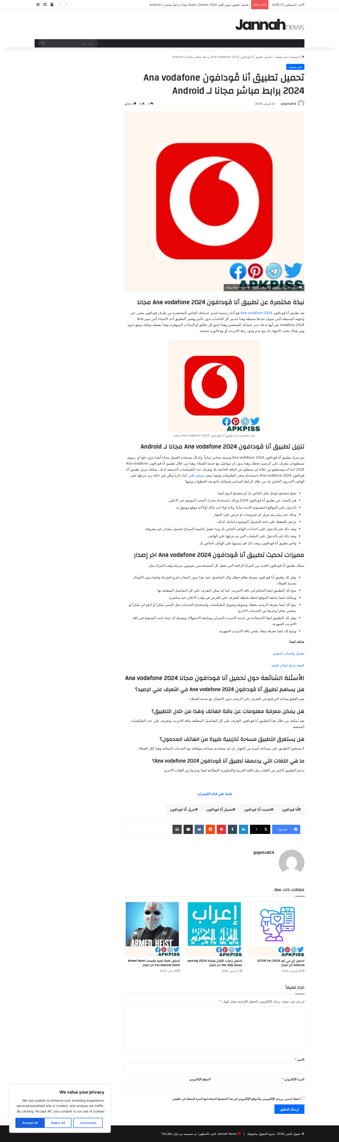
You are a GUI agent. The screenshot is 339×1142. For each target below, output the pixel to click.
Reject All (58, 1123)
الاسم (299, 1059)
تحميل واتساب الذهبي (288, 653)
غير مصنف (281, 57)
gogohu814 (288, 103)
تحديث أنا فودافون (257, 809)
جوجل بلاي (196, 475)
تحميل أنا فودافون (219, 809)
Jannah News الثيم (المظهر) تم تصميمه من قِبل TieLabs (199, 1134)
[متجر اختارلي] (270, 24)
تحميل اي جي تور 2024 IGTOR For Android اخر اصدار (280, 963)
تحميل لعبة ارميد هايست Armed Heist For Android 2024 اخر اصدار (154, 963)
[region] (60, 1109)
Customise (88, 1123)
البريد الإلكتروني (293, 1079)
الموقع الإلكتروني (200, 1079)
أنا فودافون (290, 809)
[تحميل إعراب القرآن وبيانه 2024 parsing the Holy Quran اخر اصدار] (214, 928)
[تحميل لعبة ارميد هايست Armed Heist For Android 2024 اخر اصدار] (152, 928)
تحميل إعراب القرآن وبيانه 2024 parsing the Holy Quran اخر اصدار (214, 963)
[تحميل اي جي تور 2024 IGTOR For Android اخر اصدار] (276, 928)
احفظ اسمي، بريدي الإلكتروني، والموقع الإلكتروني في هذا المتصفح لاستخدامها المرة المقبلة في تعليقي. (236, 1098)
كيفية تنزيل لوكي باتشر (287, 665)
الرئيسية (296, 57)
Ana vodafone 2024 (256, 313)
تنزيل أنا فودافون (182, 809)
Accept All (30, 1123)
